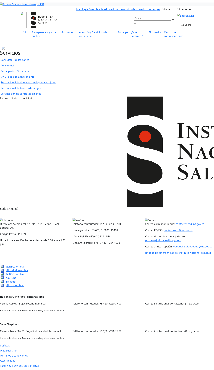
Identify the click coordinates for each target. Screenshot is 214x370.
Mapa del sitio (8, 350)
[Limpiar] (173, 19)
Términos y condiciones (14, 355)
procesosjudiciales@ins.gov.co (163, 240)
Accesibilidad (7, 360)
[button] (97, 34)
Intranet (166, 9)
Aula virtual (7, 65)
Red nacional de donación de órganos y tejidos (28, 82)
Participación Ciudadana (15, 71)
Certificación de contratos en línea (21, 93)
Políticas (5, 345)
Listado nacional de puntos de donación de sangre (130, 9)
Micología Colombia (88, 9)
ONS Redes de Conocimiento (18, 77)
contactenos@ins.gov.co (190, 224)
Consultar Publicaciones (15, 60)
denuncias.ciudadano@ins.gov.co (192, 246)
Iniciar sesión (184, 9)
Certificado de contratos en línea (19, 365)
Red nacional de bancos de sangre (21, 88)
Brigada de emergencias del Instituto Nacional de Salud (178, 253)
